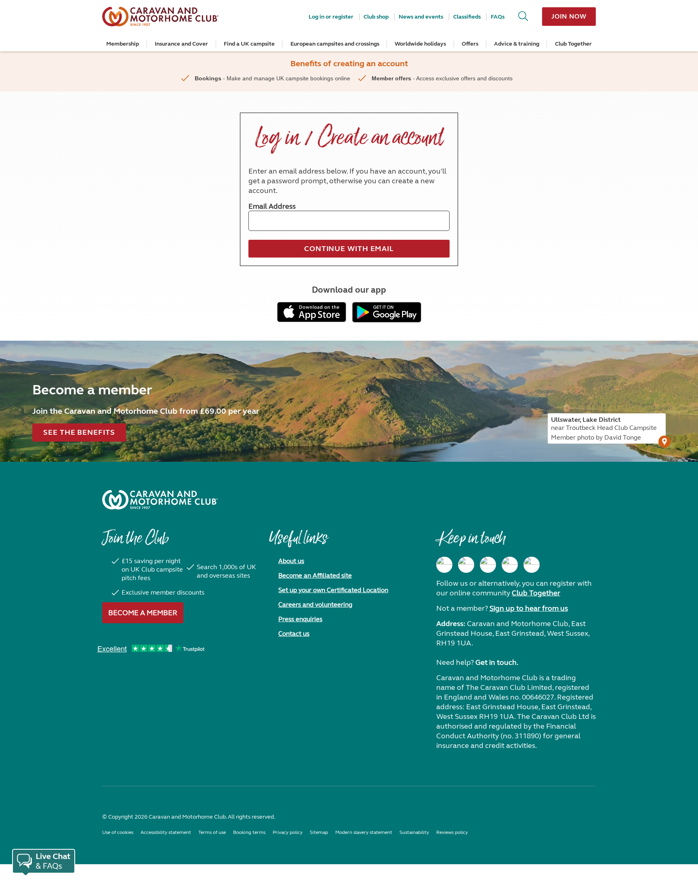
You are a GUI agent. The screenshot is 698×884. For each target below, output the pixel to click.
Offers (470, 43)
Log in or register (331, 16)
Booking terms (249, 832)
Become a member (142, 612)
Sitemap (319, 832)
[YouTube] (510, 565)
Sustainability (414, 832)
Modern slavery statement (363, 832)
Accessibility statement (166, 832)
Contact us (293, 633)
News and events (421, 16)
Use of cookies (117, 832)
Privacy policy (288, 832)
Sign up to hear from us (529, 608)
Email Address (272, 206)
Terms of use (212, 832)
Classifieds (467, 16)
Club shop (376, 16)
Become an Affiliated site (315, 575)
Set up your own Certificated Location (333, 590)
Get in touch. (496, 662)
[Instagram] (466, 565)
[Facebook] (444, 565)
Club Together (573, 43)
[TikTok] (532, 565)
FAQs (498, 16)
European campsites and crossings (334, 43)
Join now (569, 16)
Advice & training (516, 43)
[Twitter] (488, 565)
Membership (122, 43)
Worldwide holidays (420, 43)
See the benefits (79, 432)
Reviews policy (452, 832)
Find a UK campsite (249, 43)
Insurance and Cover (181, 43)
